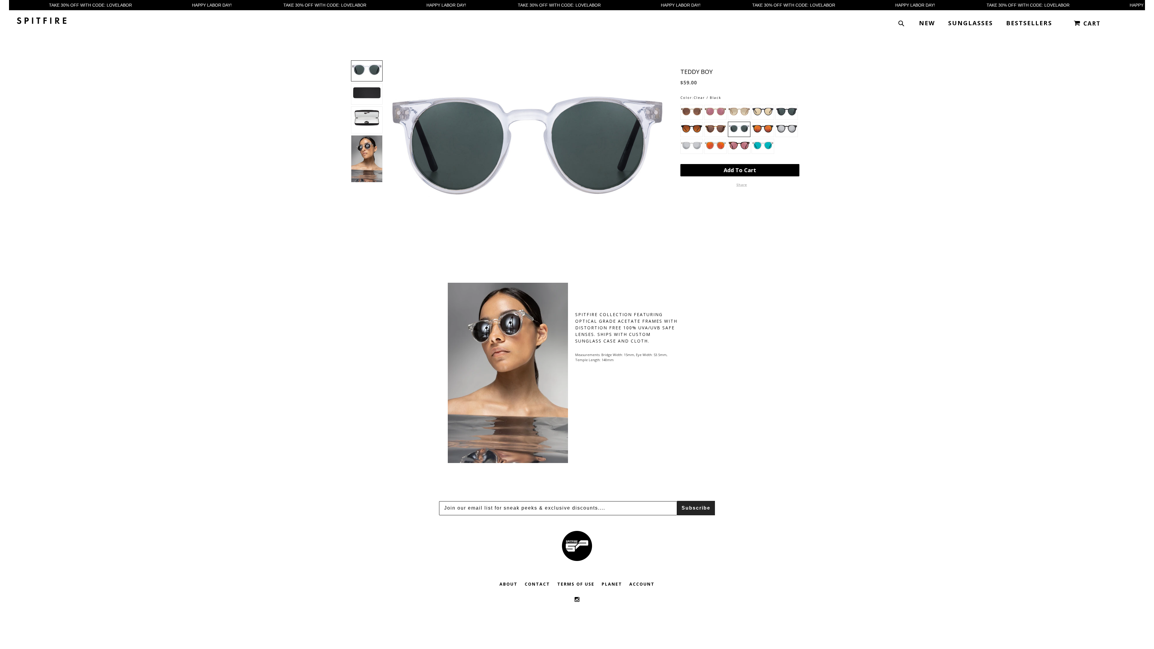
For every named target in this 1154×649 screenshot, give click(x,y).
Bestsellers (1029, 23)
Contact (537, 584)
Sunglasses (970, 23)
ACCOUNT (642, 584)
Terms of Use (575, 584)
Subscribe (696, 507)
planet (612, 584)
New (927, 23)
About (508, 584)
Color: (687, 97)
